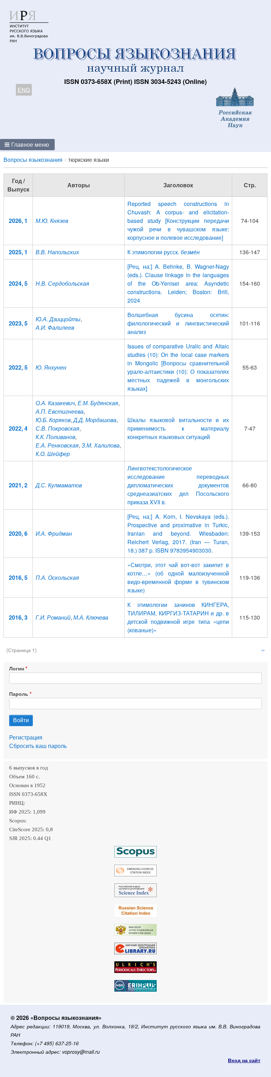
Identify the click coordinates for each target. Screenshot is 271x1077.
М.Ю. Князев (52, 221)
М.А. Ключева (90, 617)
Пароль (18, 693)
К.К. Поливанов (55, 437)
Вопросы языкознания (33, 160)
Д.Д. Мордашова (94, 420)
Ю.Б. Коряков (53, 420)
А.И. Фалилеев (55, 327)
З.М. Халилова (101, 445)
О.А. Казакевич (55, 403)
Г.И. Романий (53, 617)
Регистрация (25, 737)
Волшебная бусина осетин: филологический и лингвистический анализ (178, 323)
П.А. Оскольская (57, 577)
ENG (24, 90)
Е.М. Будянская (98, 403)
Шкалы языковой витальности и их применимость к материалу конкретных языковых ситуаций (178, 428)
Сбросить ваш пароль (38, 746)
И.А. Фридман (54, 533)
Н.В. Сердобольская (62, 283)
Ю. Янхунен (51, 367)
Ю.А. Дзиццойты (58, 319)
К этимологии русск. (163, 252)
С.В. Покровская (57, 428)
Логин (16, 668)
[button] (27, 144)
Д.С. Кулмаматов (59, 485)
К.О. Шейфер (53, 454)
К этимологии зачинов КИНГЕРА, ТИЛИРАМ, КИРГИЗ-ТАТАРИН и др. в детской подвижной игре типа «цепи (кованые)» (178, 617)
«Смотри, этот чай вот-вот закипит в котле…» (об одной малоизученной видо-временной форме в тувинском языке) (178, 577)
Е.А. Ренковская (57, 445)
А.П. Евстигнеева (60, 411)
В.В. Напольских (57, 252)
